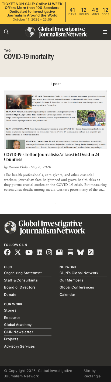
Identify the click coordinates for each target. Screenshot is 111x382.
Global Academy (18, 324)
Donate (10, 294)
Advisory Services (19, 346)
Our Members (71, 280)
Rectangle (92, 376)
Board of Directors (20, 287)
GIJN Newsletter (18, 332)
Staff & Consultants (21, 280)
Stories (10, 310)
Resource (12, 317)
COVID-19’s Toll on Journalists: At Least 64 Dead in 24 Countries (51, 157)
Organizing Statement (23, 273)
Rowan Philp (18, 167)
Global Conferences (77, 287)
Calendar (67, 294)
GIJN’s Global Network (79, 273)
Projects (11, 339)
